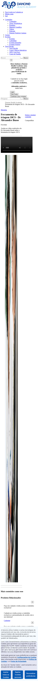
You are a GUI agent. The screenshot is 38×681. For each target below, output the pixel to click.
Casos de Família (15, 54)
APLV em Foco (14, 52)
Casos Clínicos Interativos (18, 50)
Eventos (7, 37)
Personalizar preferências (30, 675)
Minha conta (9, 14)
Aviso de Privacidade (18, 661)
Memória (4, 110)
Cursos (7, 35)
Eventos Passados (15, 42)
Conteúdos (8, 19)
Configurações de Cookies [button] (26, 657)
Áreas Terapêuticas (15, 23)
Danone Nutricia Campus (17, 33)
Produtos (12, 25)
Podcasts (12, 31)
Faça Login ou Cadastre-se (14, 12)
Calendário (13, 41)
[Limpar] (21, 58)
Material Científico (15, 27)
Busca (26, 58)
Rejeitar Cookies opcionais (17, 674)
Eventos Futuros (14, 44)
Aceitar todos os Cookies (6, 674)
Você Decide (9, 46)
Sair (6, 16)
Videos (11, 29)
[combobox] (10, 58)
